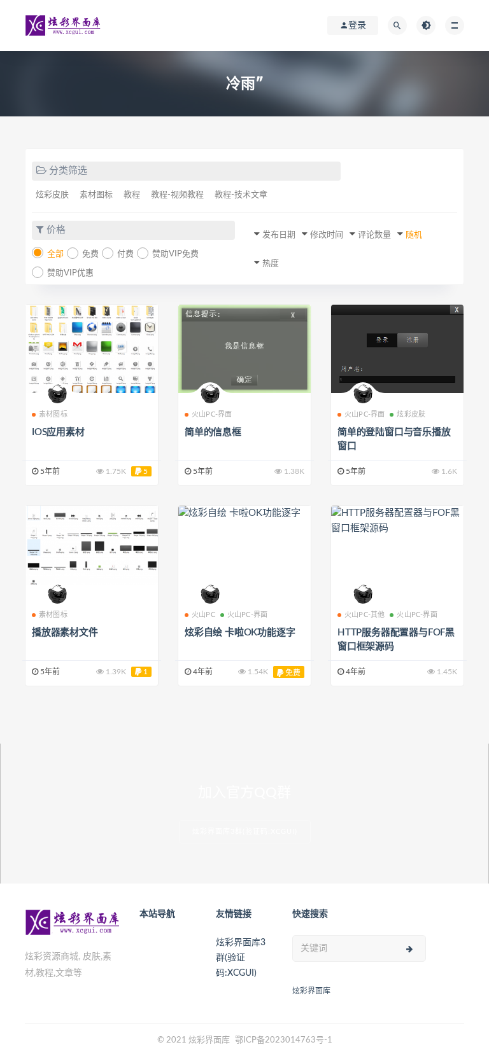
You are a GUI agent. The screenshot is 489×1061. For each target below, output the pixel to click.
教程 (132, 195)
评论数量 (374, 235)
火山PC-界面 (212, 414)
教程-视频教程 (177, 195)
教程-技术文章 (241, 195)
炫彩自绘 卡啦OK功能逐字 (240, 632)
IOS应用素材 (58, 432)
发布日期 (278, 235)
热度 (270, 264)
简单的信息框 (213, 432)
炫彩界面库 (311, 991)
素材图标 (96, 195)
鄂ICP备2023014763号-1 (283, 1040)
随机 (414, 235)
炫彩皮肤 (52, 195)
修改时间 (326, 235)
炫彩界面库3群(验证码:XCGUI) (244, 831)
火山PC (203, 614)
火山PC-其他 (364, 614)
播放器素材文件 (65, 632)
